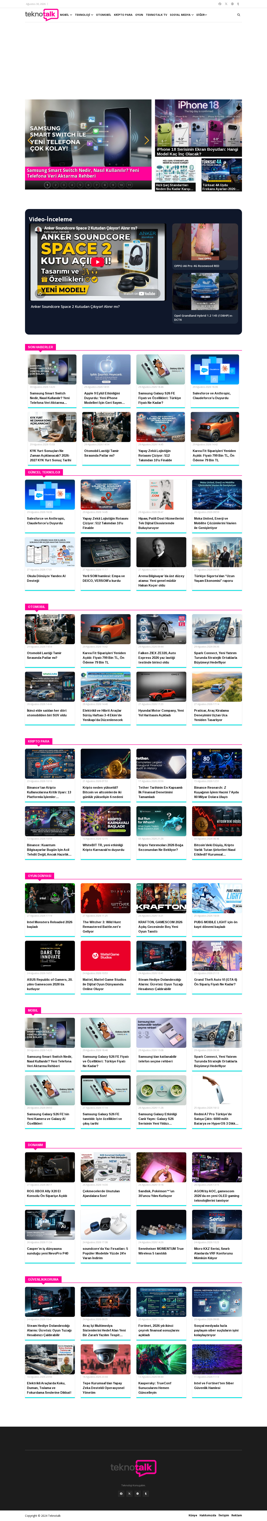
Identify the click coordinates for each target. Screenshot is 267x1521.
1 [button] (47, 185)
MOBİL (65, 15)
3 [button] (64, 185)
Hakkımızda (208, 1515)
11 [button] (129, 185)
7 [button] (96, 185)
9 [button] (113, 185)
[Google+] (137, 1494)
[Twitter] (129, 1494)
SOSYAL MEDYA (180, 15)
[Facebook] (121, 1494)
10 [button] (121, 185)
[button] (30, 140)
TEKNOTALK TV (156, 15)
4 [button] (72, 185)
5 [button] (80, 185)
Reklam (236, 1515)
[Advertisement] (133, 62)
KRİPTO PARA (123, 15)
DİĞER (200, 15)
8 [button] (105, 185)
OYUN (139, 15)
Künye (193, 1515)
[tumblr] (146, 1494)
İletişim (224, 1515)
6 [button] (88, 185)
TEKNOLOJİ (83, 15)
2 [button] (55, 185)
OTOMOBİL (103, 15)
